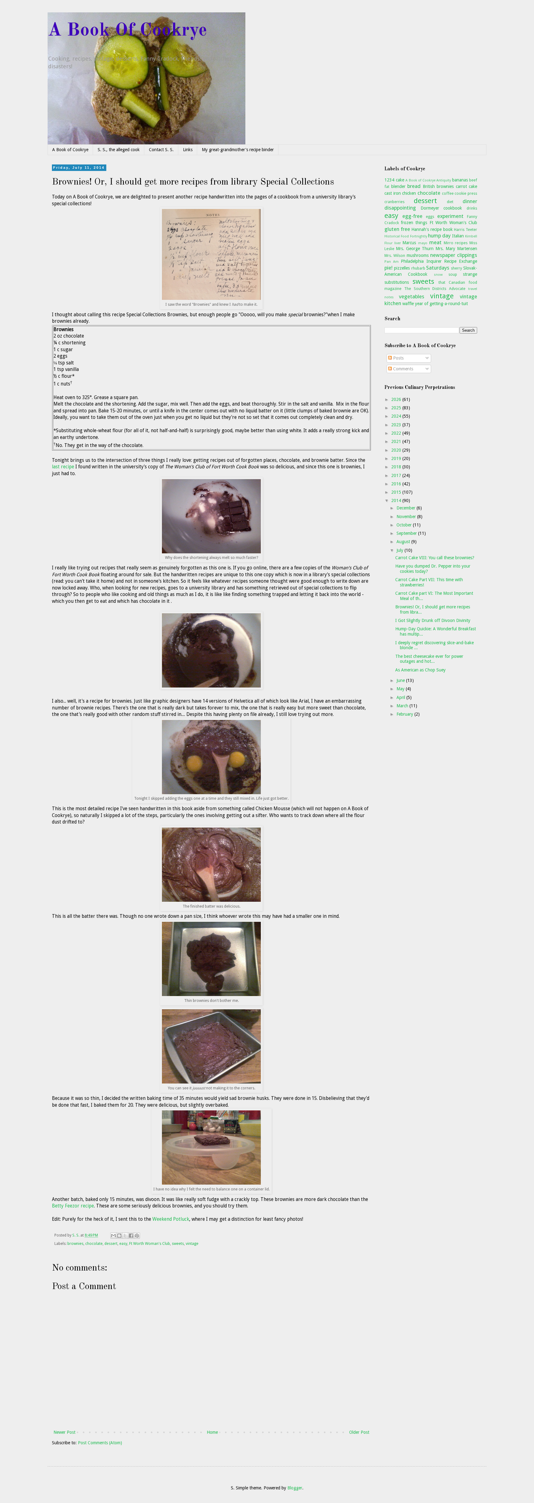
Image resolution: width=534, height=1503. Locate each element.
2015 (396, 492)
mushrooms (418, 255)
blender (398, 186)
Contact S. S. (161, 149)
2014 (396, 500)
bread (414, 186)
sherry (456, 268)
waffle (408, 303)
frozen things (414, 222)
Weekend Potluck (170, 1219)
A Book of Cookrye (70, 149)
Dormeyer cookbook (441, 208)
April (401, 697)
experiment (450, 216)
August (403, 541)
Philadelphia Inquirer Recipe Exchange (439, 261)
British (429, 186)
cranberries (394, 201)
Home (212, 1432)
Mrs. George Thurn (415, 248)
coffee (448, 193)
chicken (409, 193)
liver (397, 243)
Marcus (409, 242)
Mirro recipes (456, 243)
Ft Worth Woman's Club (149, 1243)
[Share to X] (125, 1236)
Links (188, 149)
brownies (75, 1243)
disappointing (400, 208)
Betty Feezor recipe (73, 1206)
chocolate (94, 1243)
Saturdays (437, 268)
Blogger (294, 1487)
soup (452, 274)
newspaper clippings (453, 255)
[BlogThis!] (119, 1236)
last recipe (63, 467)
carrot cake (466, 186)
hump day (439, 235)
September (407, 533)
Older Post (359, 1432)
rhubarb (418, 268)
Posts (398, 358)
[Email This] (113, 1236)
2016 (396, 483)
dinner (470, 201)
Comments (402, 368)
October (404, 524)
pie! (388, 268)
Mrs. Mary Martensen (456, 248)
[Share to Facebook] (131, 1236)
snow (438, 275)
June (401, 680)
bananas (460, 179)
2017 (396, 475)
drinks (472, 208)
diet (450, 201)
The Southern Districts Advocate (434, 288)
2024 (396, 416)
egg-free (412, 216)
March (402, 705)
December (406, 507)
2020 (396, 450)
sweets (178, 1243)
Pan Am (391, 262)
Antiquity (443, 180)
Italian (458, 235)
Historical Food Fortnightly (405, 236)
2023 (396, 424)
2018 (396, 466)
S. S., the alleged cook (119, 149)
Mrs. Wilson (394, 255)
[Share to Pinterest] (137, 1236)
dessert (110, 1243)
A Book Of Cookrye (127, 30)
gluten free (397, 229)
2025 (396, 407)
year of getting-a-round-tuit (441, 303)
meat (435, 242)
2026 (396, 399)
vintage (192, 1243)
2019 (396, 458)
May (401, 688)
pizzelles (402, 268)
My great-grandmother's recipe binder (238, 149)
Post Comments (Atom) (100, 1442)
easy (123, 1243)
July (400, 550)
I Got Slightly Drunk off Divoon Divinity (432, 620)
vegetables (411, 296)
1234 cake (394, 179)
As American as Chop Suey (420, 669)
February (405, 714)
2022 (396, 433)
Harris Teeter (465, 229)
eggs (430, 216)
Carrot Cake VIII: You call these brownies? (434, 557)
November (406, 516)
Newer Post (64, 1432)
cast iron (392, 193)
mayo (422, 243)
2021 (396, 441)
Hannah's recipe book (431, 229)
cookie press (466, 193)
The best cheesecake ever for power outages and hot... (429, 659)
